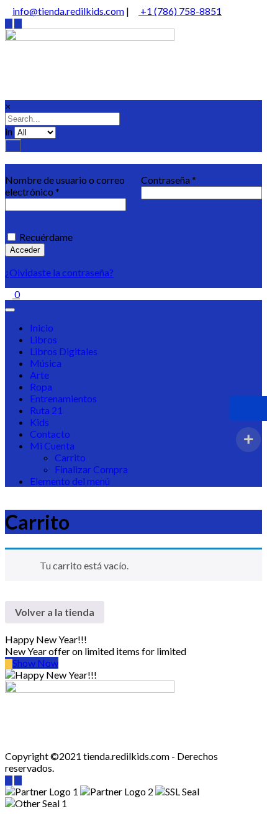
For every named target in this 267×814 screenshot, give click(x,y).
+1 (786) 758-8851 (180, 11)
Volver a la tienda (54, 612)
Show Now (35, 663)
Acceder (25, 250)
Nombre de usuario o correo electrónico (65, 185)
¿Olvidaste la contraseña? (59, 272)
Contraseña (168, 180)
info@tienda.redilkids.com (68, 11)
